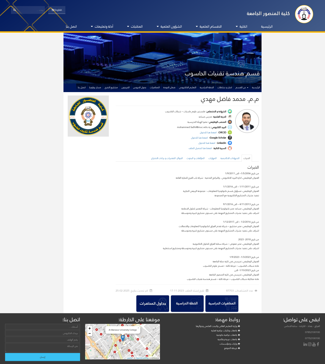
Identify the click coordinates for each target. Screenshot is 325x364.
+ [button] (90, 328)
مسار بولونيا (95, 87)
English (58, 10)
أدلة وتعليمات (104, 26)
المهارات (212, 158)
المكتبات (137, 26)
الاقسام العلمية (211, 26)
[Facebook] (318, 344)
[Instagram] (310, 344)
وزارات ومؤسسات (229, 343)
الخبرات (246, 158)
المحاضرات (155, 87)
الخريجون (125, 87)
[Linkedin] (306, 344)
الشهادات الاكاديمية (230, 158)
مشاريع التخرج (111, 87)
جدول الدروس (139, 87)
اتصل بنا (71, 26)
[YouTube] (314, 344)
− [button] (90, 333)
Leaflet (129, 358)
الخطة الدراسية (207, 87)
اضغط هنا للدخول (208, 132)
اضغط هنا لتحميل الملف (200, 148)
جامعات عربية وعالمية (228, 339)
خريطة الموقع (231, 348)
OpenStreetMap (142, 358)
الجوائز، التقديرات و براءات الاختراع (167, 158)
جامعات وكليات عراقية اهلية (224, 330)
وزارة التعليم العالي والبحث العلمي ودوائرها (217, 326)
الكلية (243, 26)
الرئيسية (267, 26)
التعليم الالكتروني (187, 87)
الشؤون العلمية (171, 26)
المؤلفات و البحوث (195, 158)
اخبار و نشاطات (225, 87)
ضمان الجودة (169, 87)
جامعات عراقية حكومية (227, 335)
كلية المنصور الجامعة (268, 13)
